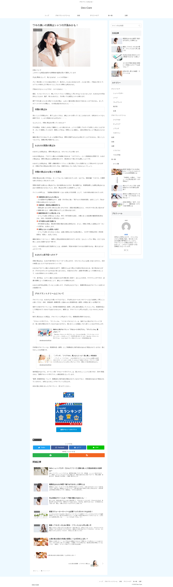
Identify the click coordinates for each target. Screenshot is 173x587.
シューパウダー (118, 93)
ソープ (115, 98)
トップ (101, 581)
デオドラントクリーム (118, 115)
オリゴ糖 (116, 163)
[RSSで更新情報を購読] (87, 455)
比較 (112, 141)
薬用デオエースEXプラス (68, 429)
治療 (112, 146)
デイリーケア (38, 439)
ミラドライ (116, 150)
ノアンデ (116, 128)
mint (126, 234)
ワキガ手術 (116, 155)
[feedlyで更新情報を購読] (50, 455)
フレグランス (117, 102)
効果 (112, 137)
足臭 (114, 111)
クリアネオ (116, 120)
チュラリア (116, 124)
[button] (139, 26)
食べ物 (113, 159)
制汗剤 (115, 106)
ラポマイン (116, 133)
